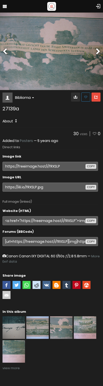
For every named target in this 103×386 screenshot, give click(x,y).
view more (11, 368)
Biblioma (23, 97)
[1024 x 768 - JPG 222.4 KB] (75, 97)
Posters (26, 140)
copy (91, 166)
